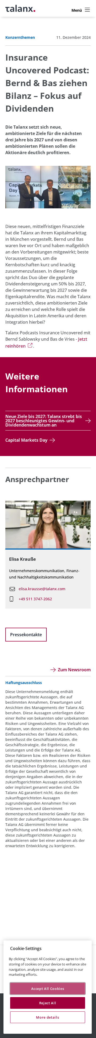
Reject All (47, 1003)
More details (47, 1017)
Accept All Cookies (47, 988)
